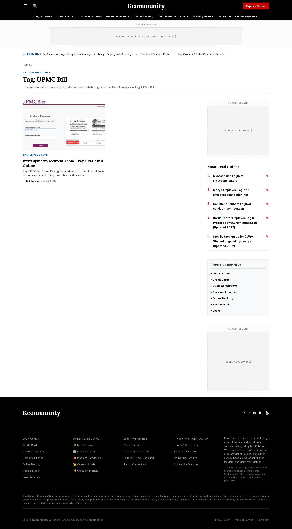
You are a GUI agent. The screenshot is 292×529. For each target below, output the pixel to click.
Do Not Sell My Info (185, 457)
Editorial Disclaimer (185, 451)
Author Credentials (135, 464)
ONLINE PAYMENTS (35, 155)
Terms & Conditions (186, 445)
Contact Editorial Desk (137, 451)
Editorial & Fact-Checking (139, 457)
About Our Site (132, 445)
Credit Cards (64, 16)
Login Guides (43, 16)
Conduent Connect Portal (155, 54)
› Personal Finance (223, 292)
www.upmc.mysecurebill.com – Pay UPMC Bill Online (63, 163)
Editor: (135, 438)
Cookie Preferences (186, 464)
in (254, 413)
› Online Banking (222, 298)
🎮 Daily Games (202, 16)
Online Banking (143, 16)
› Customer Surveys (224, 285)
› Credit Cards (220, 279)
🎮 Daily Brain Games (86, 438)
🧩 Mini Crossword (84, 445)
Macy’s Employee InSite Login (115, 54)
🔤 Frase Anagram (84, 451)
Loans (184, 16)
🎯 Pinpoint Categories (87, 457)
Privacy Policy (222, 519)
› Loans (216, 310)
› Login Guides (220, 273)
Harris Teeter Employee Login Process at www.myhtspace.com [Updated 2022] (235, 222)
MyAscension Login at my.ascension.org (67, 54)
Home (26, 64)
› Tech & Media (221, 304)
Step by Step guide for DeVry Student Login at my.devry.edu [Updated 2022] (234, 241)
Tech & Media (167, 16)
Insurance (224, 16)
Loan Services (31, 477)
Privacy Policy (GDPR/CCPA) (191, 438)
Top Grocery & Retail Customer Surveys (201, 54)
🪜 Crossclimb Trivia (85, 470)
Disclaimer (263, 519)
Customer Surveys (90, 16)
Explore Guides (256, 6)
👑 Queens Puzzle (84, 464)
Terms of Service (243, 519)
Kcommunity (146, 6)
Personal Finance (117, 16)
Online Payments (246, 16)
